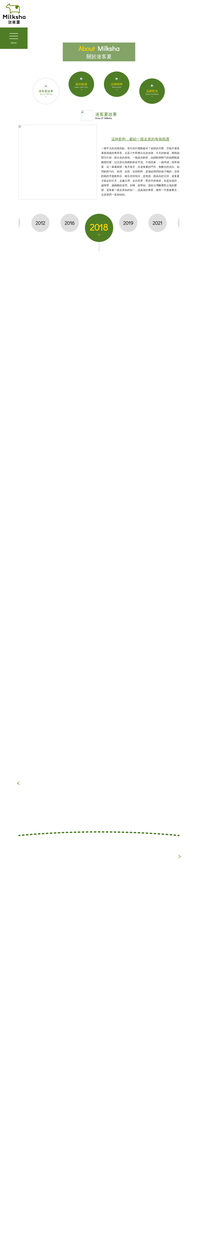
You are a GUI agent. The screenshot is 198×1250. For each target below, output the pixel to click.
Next (179, 856)
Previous (18, 783)
